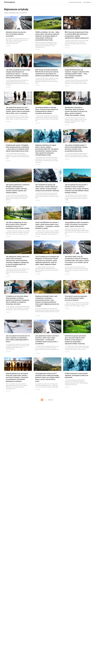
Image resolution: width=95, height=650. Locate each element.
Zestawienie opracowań (75, 2)
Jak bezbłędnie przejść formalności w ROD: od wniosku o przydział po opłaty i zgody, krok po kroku (77, 224)
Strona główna (87, 2)
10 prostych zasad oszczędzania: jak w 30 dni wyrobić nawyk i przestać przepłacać (76, 298)
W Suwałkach (9, 2)
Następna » (50, 399)
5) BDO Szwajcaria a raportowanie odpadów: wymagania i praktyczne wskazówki (76, 375)
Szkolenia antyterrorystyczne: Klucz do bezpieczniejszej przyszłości (16, 34)
